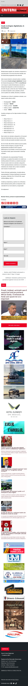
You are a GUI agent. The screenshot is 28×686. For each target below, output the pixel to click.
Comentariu (7, 226)
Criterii (4, 31)
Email (5, 249)
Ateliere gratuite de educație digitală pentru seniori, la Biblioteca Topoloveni (13, 448)
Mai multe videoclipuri (14, 325)
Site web (6, 256)
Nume (5, 242)
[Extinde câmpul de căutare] (24, 15)
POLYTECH (15, 679)
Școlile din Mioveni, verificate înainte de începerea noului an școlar (13, 513)
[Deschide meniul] (2, 15)
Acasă (2, 1)
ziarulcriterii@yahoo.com (11, 667)
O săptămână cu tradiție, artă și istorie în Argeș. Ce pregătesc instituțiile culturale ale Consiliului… (13, 533)
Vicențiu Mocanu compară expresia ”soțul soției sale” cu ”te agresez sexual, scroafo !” (14, 470)
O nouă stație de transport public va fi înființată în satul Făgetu (13, 492)
